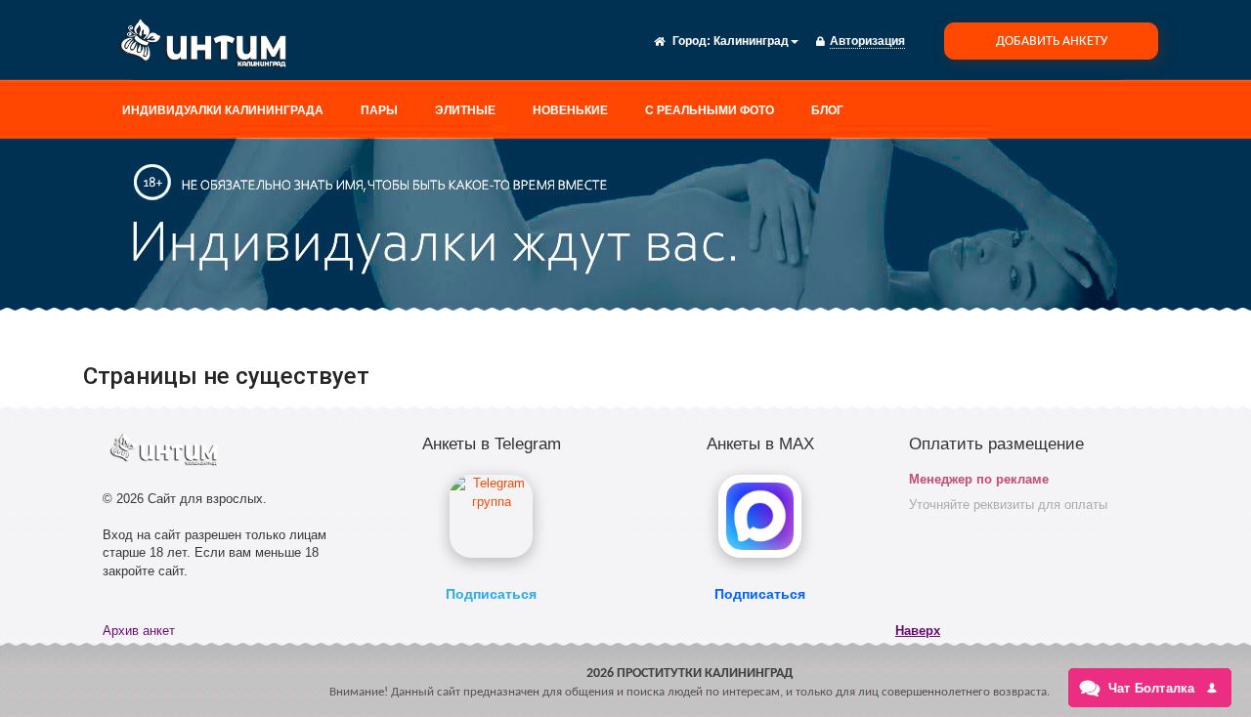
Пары (379, 110)
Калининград (751, 41)
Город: (691, 41)
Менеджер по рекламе (979, 479)
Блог (827, 110)
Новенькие (570, 110)
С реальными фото (709, 110)
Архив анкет (139, 630)
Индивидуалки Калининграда (223, 110)
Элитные (465, 110)
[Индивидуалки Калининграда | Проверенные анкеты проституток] (210, 47)
